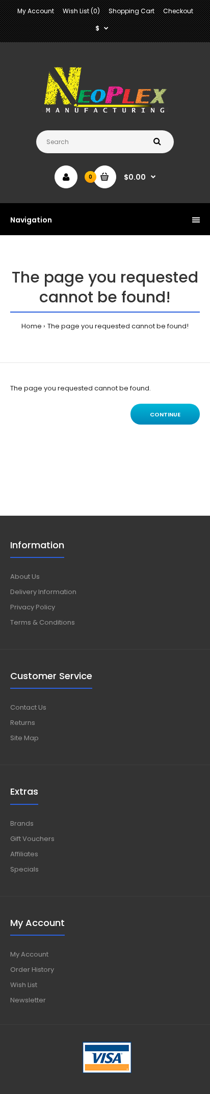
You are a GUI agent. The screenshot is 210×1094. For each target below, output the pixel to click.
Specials (24, 869)
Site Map (24, 738)
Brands (22, 823)
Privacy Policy (32, 607)
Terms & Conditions (42, 622)
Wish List (23, 985)
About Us (25, 576)
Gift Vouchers (32, 839)
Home (31, 326)
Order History (32, 969)
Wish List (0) (81, 11)
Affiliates (24, 854)
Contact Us (28, 707)
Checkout (178, 11)
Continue (165, 414)
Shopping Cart (131, 11)
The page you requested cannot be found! (118, 326)
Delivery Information (43, 592)
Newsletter (28, 1000)
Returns (22, 722)
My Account (35, 11)
